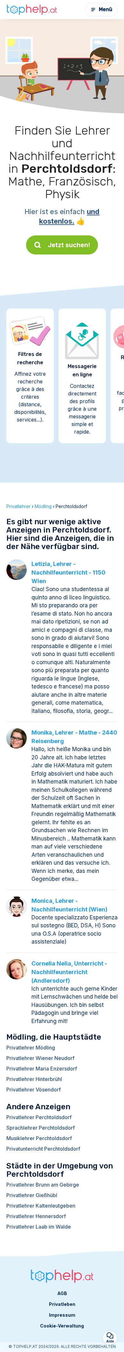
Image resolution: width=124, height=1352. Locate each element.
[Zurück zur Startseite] (31, 9)
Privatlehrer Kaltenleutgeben (40, 1205)
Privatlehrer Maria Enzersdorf (41, 1068)
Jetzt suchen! (69, 245)
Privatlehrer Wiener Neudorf (40, 1058)
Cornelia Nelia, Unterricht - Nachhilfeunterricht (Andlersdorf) (69, 972)
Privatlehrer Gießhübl (31, 1195)
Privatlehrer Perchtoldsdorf (39, 1117)
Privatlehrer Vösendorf (33, 1089)
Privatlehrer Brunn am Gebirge (42, 1184)
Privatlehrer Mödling (30, 1047)
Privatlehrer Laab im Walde (38, 1226)
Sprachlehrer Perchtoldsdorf (40, 1128)
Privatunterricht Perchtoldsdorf (43, 1149)
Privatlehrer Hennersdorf (36, 1216)
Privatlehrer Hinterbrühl (34, 1079)
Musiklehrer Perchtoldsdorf (39, 1138)
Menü (105, 9)
